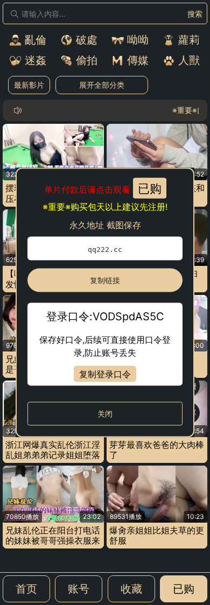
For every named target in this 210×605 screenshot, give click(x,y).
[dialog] (105, 303)
